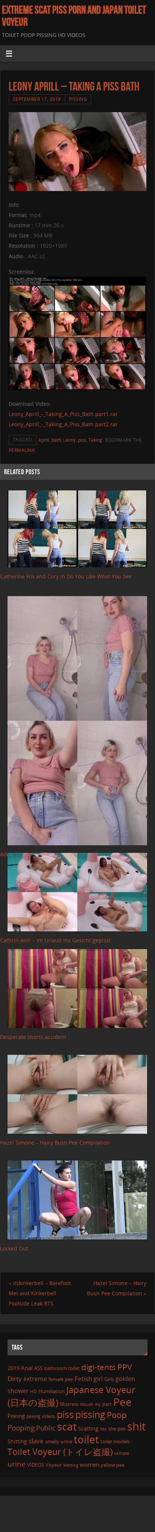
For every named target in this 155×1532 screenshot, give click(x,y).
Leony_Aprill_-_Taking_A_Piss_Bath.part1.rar (63, 414)
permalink (22, 450)
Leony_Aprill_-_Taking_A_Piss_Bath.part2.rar (63, 424)
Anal (27, 1368)
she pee (117, 1428)
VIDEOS (35, 1464)
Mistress (69, 1404)
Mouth (86, 1404)
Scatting (88, 1428)
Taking (95, 440)
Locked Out (14, 1248)
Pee (122, 1402)
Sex (103, 1429)
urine (17, 1464)
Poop (116, 1415)
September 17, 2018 (37, 99)
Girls (109, 1379)
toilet (86, 1439)
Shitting (17, 1441)
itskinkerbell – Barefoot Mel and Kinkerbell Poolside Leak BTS (40, 1293)
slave (36, 1440)
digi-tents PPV (106, 1367)
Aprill (43, 440)
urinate (121, 1453)
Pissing (78, 99)
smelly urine (58, 1441)
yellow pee (113, 1464)
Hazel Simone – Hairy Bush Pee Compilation (55, 1142)
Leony (69, 440)
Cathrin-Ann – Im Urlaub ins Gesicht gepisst (55, 940)
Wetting (70, 1465)
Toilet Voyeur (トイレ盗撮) (60, 1452)
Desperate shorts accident (33, 1036)
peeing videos (40, 1416)
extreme (35, 1379)
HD (33, 1391)
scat (67, 1426)
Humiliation (51, 1391)
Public (46, 1427)
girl (98, 1379)
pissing (90, 1414)
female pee (61, 1379)
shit (136, 1426)
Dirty (15, 1378)
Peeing (16, 1415)
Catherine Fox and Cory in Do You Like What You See (66, 576)
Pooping (21, 1428)
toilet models (115, 1441)
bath (56, 440)
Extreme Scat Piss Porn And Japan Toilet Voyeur (74, 16)
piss (82, 440)
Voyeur (54, 1464)
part (107, 1404)
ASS (38, 1368)
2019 (14, 1368)
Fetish (83, 1378)
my (98, 1404)
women (89, 1464)
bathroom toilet (62, 1368)
